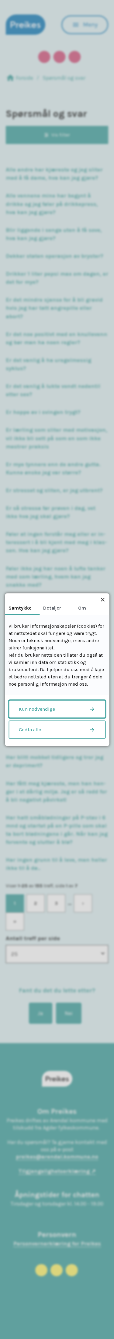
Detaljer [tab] (52, 607)
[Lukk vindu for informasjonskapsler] (103, 599)
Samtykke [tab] (20, 607)
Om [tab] (82, 607)
